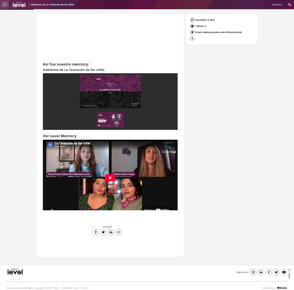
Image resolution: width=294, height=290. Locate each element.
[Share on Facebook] (96, 232)
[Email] (119, 232)
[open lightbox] (110, 91)
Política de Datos (70, 287)
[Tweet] (103, 232)
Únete (85, 287)
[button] (4, 4)
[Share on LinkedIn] (111, 232)
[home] (19, 4)
